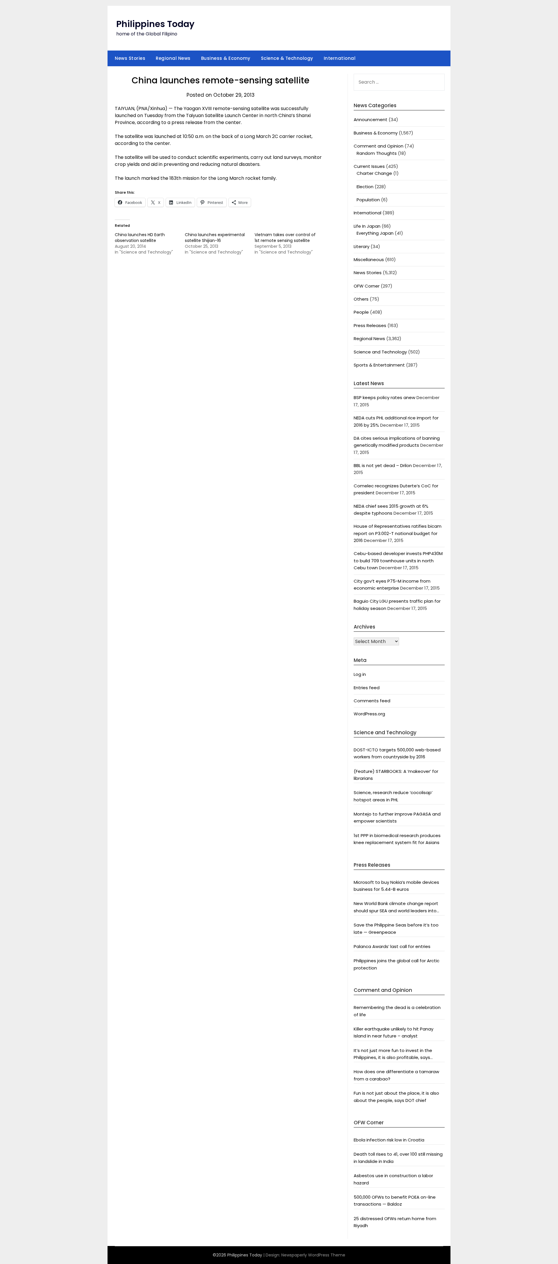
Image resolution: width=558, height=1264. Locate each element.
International (340, 58)
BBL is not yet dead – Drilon (383, 465)
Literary (361, 246)
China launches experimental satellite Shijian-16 (215, 237)
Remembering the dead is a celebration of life (397, 1010)
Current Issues (369, 166)
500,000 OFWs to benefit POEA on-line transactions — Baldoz (395, 1200)
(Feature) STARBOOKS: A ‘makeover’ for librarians (396, 774)
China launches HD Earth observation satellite (140, 237)
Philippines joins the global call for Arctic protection (396, 964)
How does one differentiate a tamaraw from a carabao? (396, 1075)
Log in (360, 674)
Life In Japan (367, 226)
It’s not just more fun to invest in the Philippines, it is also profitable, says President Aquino (393, 1054)
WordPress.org (369, 714)
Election (365, 187)
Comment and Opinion (378, 146)
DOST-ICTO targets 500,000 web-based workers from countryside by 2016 (397, 753)
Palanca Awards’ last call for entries (392, 946)
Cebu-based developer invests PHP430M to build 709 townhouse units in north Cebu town (398, 560)
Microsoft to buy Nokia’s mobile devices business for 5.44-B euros (396, 885)
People (361, 312)
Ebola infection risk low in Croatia (389, 1140)
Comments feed (372, 701)
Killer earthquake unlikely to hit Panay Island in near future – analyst (393, 1032)
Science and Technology (380, 352)
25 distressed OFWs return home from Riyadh (395, 1222)
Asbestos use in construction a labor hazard (393, 1179)
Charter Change (374, 173)
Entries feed (367, 688)
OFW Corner (367, 286)
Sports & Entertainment (379, 365)
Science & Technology (287, 58)
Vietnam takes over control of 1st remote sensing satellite (285, 237)
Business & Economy (226, 58)
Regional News (173, 58)
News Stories (130, 58)
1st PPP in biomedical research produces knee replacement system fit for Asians (397, 838)
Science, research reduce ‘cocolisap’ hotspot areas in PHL (393, 795)
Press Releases (370, 325)
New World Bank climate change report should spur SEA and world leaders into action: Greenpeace (396, 907)
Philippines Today (155, 24)
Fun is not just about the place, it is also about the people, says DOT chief (396, 1096)
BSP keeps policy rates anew (384, 397)
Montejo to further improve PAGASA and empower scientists (397, 817)
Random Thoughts (377, 153)
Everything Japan (375, 233)
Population (368, 200)
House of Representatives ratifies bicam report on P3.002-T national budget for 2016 (397, 533)
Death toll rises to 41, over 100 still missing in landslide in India (398, 1157)
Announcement (370, 119)
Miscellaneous (369, 259)
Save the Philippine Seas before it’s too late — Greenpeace (396, 928)
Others (361, 299)
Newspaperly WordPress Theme (313, 1255)
